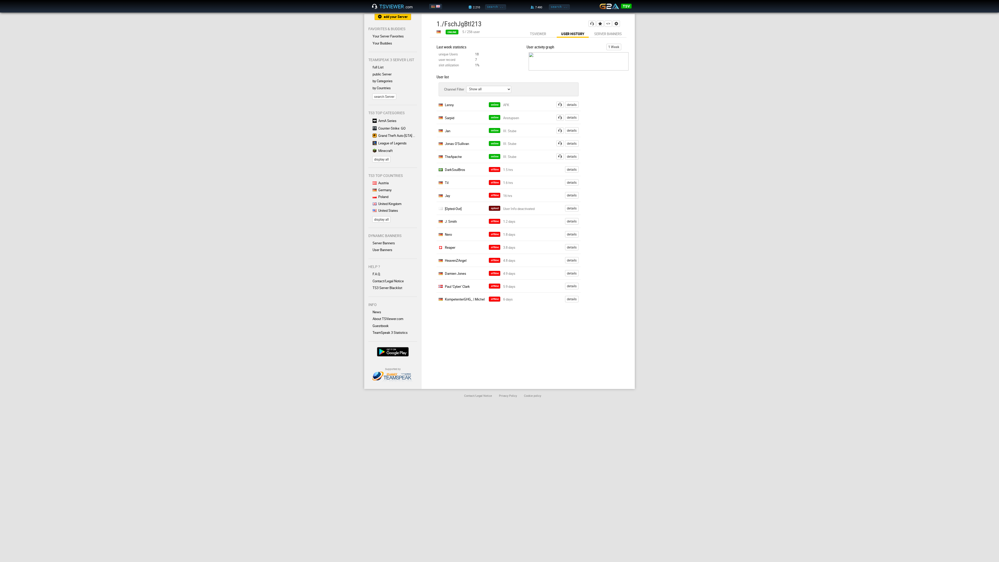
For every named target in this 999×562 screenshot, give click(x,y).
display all (381, 159)
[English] (438, 6)
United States (388, 210)
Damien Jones (455, 273)
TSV (626, 6)
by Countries (382, 88)
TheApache (453, 156)
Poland (383, 196)
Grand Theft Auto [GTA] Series (397, 135)
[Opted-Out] (453, 208)
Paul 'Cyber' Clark (457, 286)
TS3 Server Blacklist (387, 287)
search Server (384, 96)
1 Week (613, 46)
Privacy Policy (508, 396)
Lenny (449, 105)
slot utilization (449, 65)
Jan (447, 131)
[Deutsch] (433, 6)
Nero (448, 234)
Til (447, 182)
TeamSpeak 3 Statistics (390, 332)
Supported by (393, 369)
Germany (385, 190)
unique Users (448, 54)
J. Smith (451, 221)
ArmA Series (387, 120)
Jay (447, 195)
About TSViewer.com (388, 318)
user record (447, 59)
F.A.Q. (377, 274)
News (377, 312)
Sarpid (449, 118)
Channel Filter (454, 89)
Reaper (450, 247)
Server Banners (384, 243)
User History (572, 33)
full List (378, 67)
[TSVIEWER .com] (374, 6)
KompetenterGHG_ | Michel (465, 299)
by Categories (383, 81)
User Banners (382, 249)
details (572, 104)
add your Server (396, 16)
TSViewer (538, 33)
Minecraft (385, 150)
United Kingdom (389, 203)
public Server (382, 74)
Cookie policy (532, 396)
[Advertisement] (610, 178)
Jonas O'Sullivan (457, 143)
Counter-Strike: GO (392, 128)
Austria (383, 183)
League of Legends (392, 143)
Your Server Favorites (388, 36)
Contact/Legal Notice (388, 281)
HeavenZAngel (455, 260)
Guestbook (381, 325)
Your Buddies (382, 43)
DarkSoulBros (455, 169)
